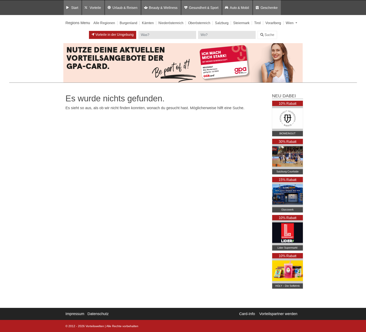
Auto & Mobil (239, 8)
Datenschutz (98, 314)
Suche (269, 35)
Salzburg (222, 23)
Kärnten (148, 23)
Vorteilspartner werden (278, 314)
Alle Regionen (104, 23)
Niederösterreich (170, 23)
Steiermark (241, 23)
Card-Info (247, 314)
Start (74, 8)
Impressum (74, 314)
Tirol (257, 23)
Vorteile (95, 8)
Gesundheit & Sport (203, 8)
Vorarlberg (273, 23)
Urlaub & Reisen (124, 8)
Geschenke (269, 8)
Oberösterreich (199, 23)
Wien (290, 23)
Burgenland (128, 23)
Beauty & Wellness (163, 8)
